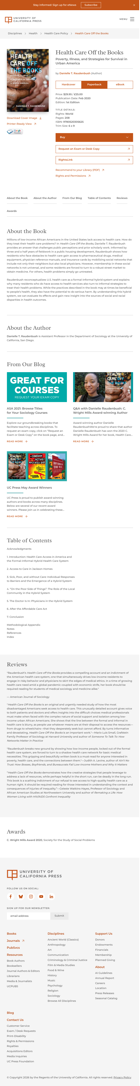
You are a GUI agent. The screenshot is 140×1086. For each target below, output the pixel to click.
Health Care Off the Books (91, 33)
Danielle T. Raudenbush (74, 73)
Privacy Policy (122, 1077)
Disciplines (15, 33)
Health (33, 33)
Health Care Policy (56, 33)
